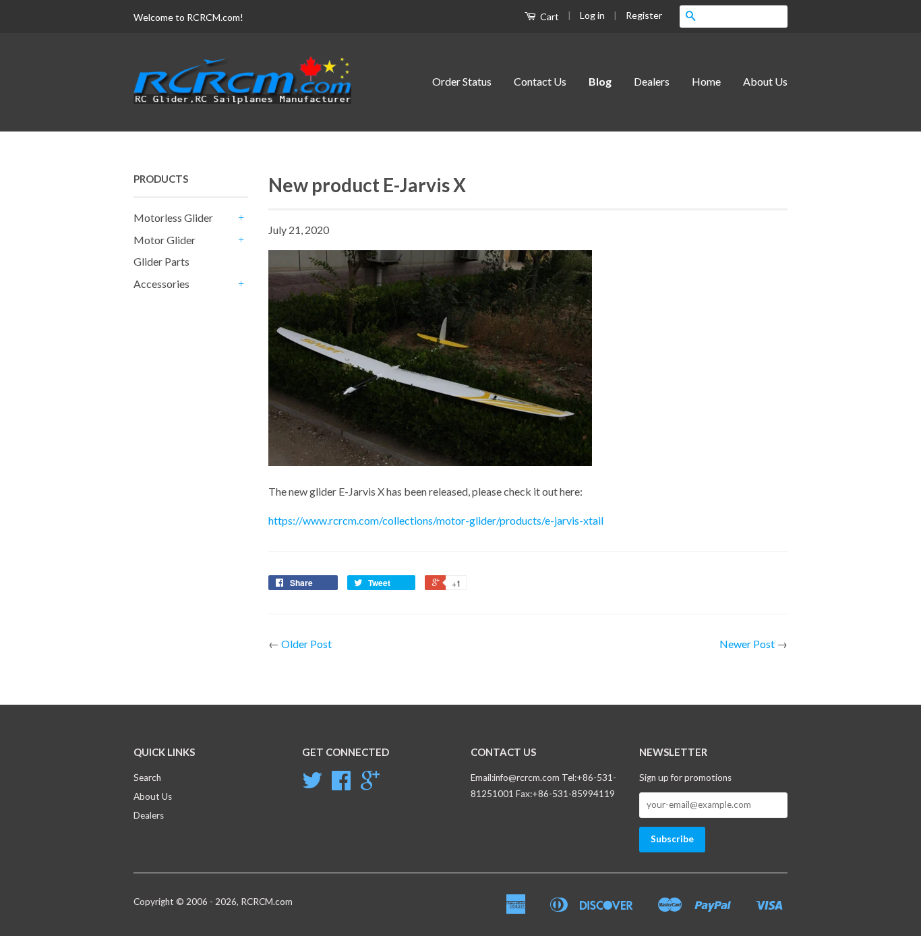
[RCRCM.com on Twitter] (312, 785)
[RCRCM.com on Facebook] (341, 785)
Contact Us (540, 81)
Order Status (462, 81)
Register (644, 15)
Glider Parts (161, 261)
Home (706, 81)
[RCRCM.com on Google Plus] (370, 785)
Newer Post (747, 643)
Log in (592, 15)
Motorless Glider (173, 217)
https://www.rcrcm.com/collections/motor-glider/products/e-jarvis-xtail (435, 520)
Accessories (161, 283)
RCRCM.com (267, 901)
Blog (600, 81)
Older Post (306, 643)
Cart (548, 16)
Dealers (652, 81)
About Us (765, 81)
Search (147, 777)
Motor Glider (164, 239)
